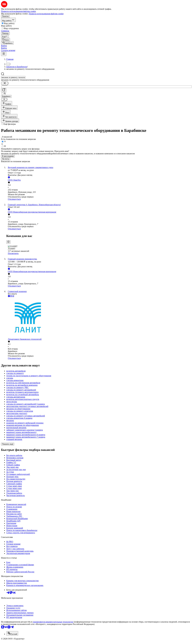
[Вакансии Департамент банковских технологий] (99, 318)
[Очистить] (4, 83)
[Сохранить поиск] (3, 90)
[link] (5, 39)
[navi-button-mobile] (3, 54)
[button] (4, 46)
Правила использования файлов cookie (46, 14)
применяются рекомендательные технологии (53, 622)
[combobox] (13, 77)
